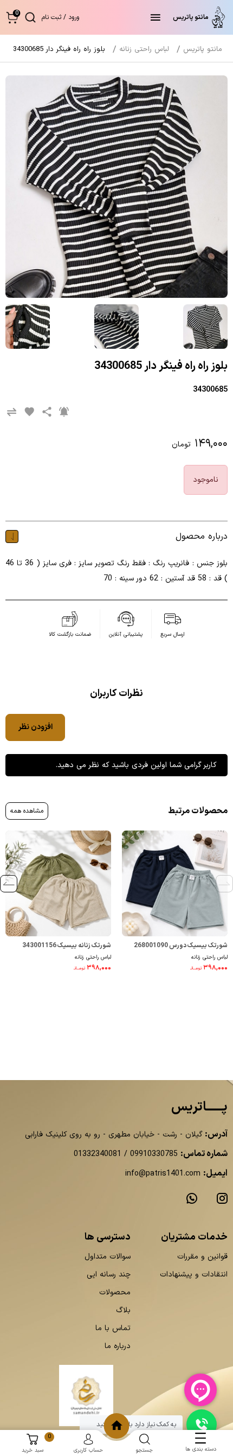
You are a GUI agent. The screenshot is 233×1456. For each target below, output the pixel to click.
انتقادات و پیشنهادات (194, 1274)
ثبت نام (51, 17)
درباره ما (118, 1346)
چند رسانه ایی (109, 1274)
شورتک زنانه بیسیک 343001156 (66, 945)
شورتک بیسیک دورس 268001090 (181, 945)
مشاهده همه (26, 811)
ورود (73, 17)
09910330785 (152, 1154)
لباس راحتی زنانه (209, 957)
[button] (12, 17)
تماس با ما (113, 1328)
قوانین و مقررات (202, 1256)
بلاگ (123, 1310)
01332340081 (97, 1154)
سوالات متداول (108, 1256)
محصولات (115, 1292)
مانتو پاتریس (202, 49)
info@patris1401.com (162, 1173)
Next (8, 883)
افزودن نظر (35, 727)
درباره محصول (202, 536)
